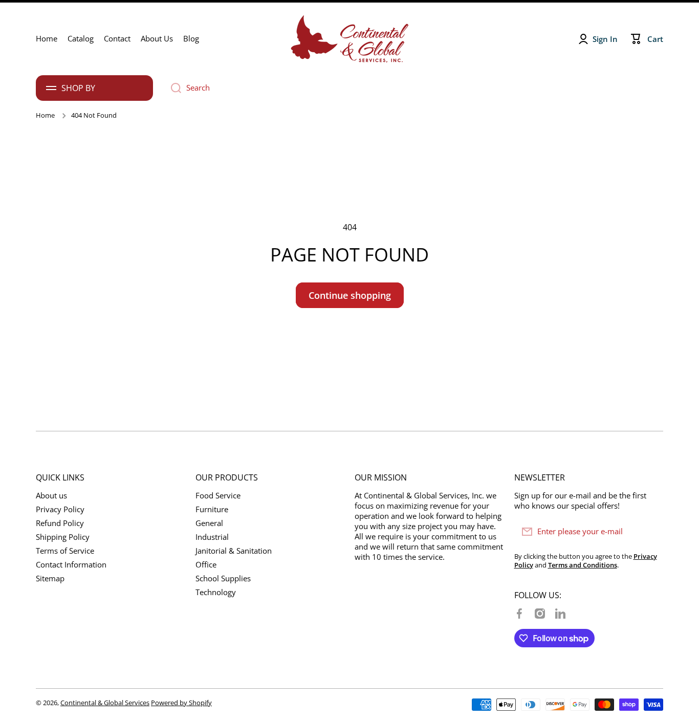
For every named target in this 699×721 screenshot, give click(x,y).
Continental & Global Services (104, 702)
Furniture (211, 509)
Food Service (218, 495)
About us (51, 495)
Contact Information (71, 564)
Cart (655, 39)
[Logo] (349, 38)
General (209, 523)
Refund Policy (60, 523)
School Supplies (223, 578)
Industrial (212, 537)
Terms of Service (65, 550)
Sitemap (50, 578)
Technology (215, 592)
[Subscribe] (650, 531)
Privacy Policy (60, 509)
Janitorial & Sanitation (233, 550)
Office (205, 564)
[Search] (172, 88)
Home (45, 115)
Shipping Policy (63, 537)
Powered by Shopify (181, 702)
